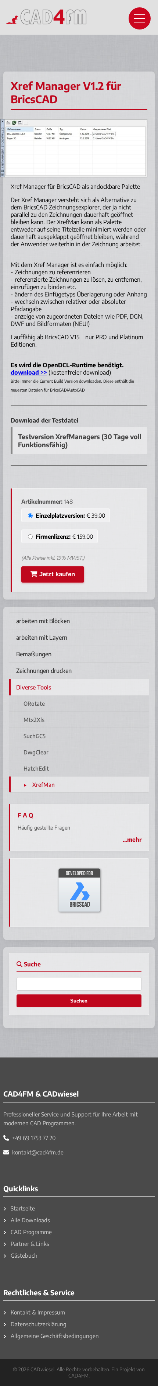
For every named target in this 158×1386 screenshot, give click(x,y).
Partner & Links (29, 1243)
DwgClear (36, 751)
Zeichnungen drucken (44, 670)
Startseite (22, 1208)
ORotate (34, 703)
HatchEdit (36, 768)
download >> (29, 372)
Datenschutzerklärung (38, 1323)
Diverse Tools (33, 687)
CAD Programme (30, 1231)
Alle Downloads (29, 1219)
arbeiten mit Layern (41, 637)
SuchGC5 (35, 735)
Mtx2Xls (34, 719)
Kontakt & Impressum (37, 1312)
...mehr (132, 839)
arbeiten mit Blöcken (43, 621)
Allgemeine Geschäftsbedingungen (54, 1335)
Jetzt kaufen (56, 574)
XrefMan (43, 784)
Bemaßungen (33, 654)
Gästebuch (23, 1255)
